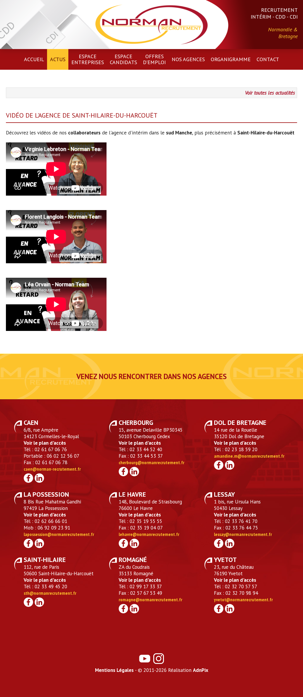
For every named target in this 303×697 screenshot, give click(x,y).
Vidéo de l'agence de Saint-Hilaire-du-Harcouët (81, 115)
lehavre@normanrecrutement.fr (149, 534)
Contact (268, 59)
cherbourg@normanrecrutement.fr (151, 462)
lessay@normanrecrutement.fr (243, 534)
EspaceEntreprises (87, 59)
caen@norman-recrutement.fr (52, 469)
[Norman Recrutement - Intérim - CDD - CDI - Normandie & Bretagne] (151, 24)
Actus (57, 59)
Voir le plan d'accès (45, 443)
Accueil (34, 59)
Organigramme (231, 59)
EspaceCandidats (123, 59)
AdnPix (200, 670)
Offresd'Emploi (154, 59)
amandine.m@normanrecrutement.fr (249, 456)
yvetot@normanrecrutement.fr (243, 599)
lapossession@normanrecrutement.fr (59, 534)
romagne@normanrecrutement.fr (150, 599)
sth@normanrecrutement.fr (50, 593)
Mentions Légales (114, 670)
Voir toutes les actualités (270, 93)
